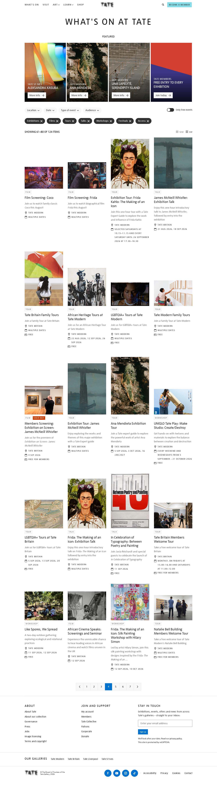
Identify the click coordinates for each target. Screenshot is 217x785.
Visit (46, 4)
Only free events (184, 110)
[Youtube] (116, 773)
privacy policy (176, 738)
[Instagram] (125, 773)
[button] (162, 5)
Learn (67, 4)
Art (55, 4)
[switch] (171, 110)
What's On (32, 4)
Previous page (85, 688)
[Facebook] (107, 773)
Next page (143, 688)
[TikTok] (134, 773)
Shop (80, 4)
